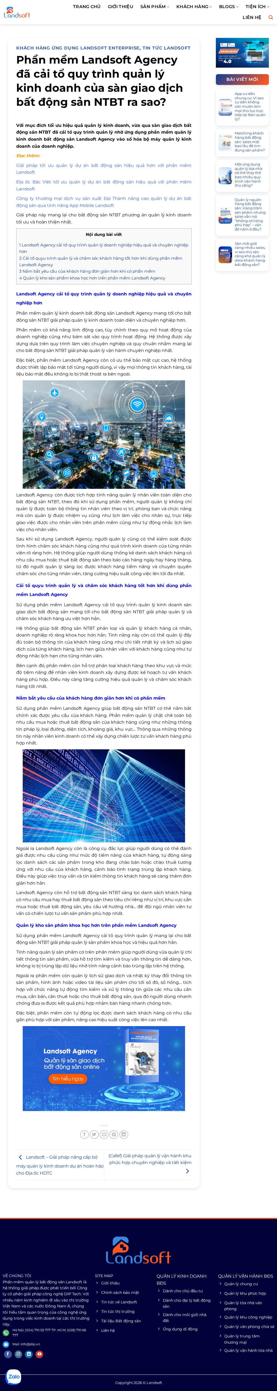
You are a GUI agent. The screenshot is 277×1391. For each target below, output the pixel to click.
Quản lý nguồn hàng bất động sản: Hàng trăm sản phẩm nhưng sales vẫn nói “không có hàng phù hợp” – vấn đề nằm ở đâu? (250, 214)
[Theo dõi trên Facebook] (8, 1354)
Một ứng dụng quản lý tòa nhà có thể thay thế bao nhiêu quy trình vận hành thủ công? (248, 174)
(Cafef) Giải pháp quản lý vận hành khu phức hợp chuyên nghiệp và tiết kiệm (150, 1159)
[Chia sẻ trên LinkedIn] (123, 1134)
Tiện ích (256, 6)
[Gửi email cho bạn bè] (104, 1134)
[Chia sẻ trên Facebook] (84, 1134)
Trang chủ (87, 6)
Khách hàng (192, 6)
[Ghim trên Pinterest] (113, 1134)
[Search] (271, 17)
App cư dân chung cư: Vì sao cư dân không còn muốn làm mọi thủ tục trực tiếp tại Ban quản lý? (250, 106)
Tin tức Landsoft (167, 48)
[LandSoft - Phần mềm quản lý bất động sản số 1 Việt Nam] (28, 12)
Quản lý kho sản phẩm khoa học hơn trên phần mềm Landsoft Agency (92, 278)
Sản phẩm (153, 6)
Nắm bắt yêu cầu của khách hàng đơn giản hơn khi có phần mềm (87, 271)
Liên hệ (252, 17)
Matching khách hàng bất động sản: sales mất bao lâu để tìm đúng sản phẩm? (250, 141)
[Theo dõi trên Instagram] (18, 1354)
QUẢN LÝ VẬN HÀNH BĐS (245, 1276)
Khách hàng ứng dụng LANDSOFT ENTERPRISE (78, 48)
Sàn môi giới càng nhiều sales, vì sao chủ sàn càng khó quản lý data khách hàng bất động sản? (250, 254)
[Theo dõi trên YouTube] (39, 1354)
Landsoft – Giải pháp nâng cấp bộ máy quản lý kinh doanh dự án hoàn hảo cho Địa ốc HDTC (60, 1165)
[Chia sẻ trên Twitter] (94, 1134)
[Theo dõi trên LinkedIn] (29, 1354)
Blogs (227, 6)
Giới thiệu (120, 6)
